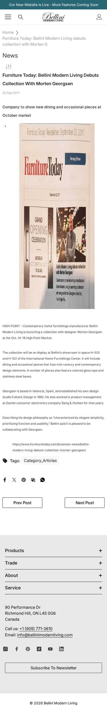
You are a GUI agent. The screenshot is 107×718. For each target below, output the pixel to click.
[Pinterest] (23, 479)
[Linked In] (61, 649)
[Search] (21, 17)
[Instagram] (5, 649)
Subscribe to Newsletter (54, 667)
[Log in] (99, 17)
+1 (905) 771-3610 (36, 628)
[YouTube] (50, 649)
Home (8, 32)
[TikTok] (39, 649)
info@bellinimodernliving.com (45, 634)
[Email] (33, 479)
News (10, 55)
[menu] (8, 17)
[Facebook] (4, 479)
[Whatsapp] (42, 479)
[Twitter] (14, 479)
